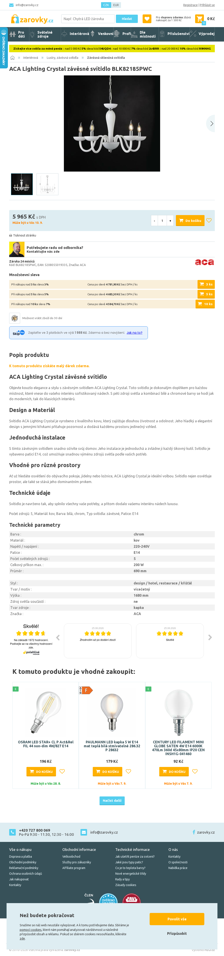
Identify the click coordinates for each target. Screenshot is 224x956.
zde (22, 938)
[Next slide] (210, 123)
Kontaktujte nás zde (43, 251)
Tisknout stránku (24, 235)
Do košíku (193, 220)
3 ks (209, 284)
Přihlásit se (207, 5)
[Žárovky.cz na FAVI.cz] (132, 902)
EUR (116, 5)
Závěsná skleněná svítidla (106, 57)
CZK (106, 5)
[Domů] (12, 58)
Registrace (190, 5)
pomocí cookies (31, 930)
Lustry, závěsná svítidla (62, 57)
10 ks (208, 304)
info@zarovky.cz (27, 5)
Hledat (127, 19)
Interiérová (30, 57)
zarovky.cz (206, 832)
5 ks (209, 294)
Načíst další (112, 800)
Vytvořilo (203, 950)
